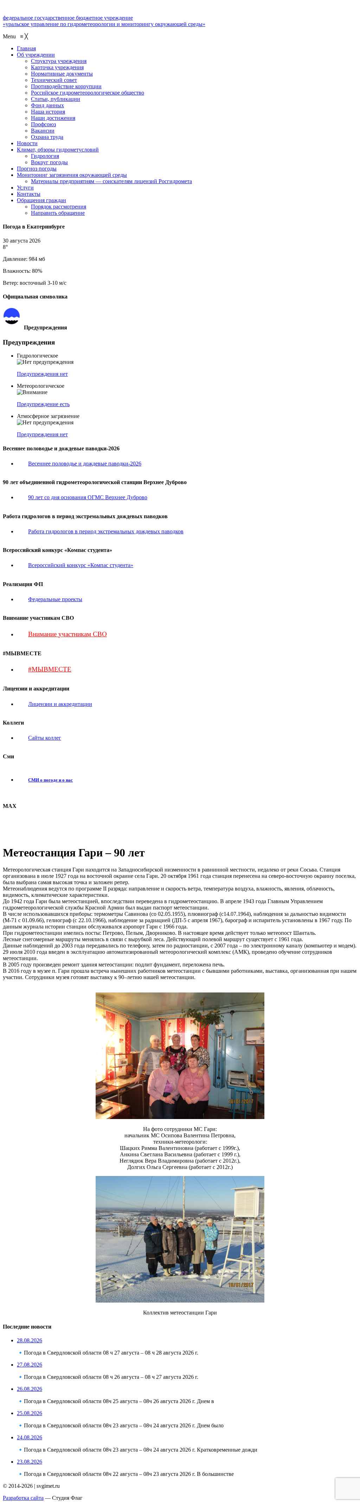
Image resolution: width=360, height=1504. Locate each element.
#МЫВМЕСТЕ (49, 669)
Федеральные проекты (55, 599)
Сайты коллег (44, 738)
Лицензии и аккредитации (60, 704)
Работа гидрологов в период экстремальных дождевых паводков (106, 531)
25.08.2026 (29, 1413)
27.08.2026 (29, 1365)
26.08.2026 (29, 1389)
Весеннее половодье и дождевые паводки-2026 (84, 464)
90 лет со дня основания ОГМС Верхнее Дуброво (87, 497)
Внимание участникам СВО (67, 634)
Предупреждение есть (43, 404)
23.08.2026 (29, 1462)
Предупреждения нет (42, 374)
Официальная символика (50, 310)
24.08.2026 (29, 1437)
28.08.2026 (29, 1340)
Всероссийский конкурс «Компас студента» (80, 565)
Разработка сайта (23, 1498)
